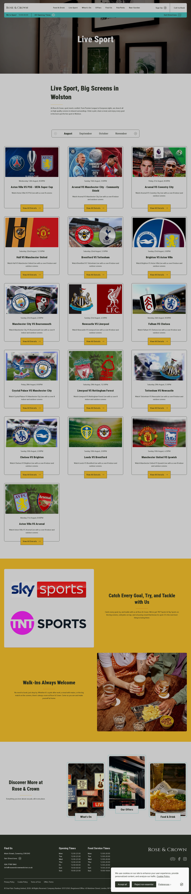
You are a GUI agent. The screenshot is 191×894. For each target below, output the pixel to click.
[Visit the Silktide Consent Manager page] (182, 884)
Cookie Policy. (163, 876)
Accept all (122, 884)
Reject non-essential (143, 884)
